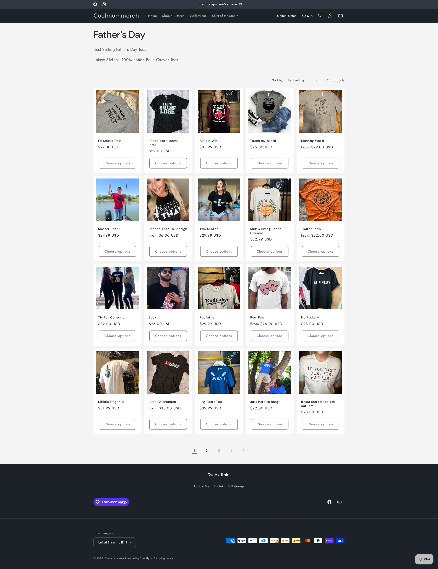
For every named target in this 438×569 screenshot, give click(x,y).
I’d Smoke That (110, 141)
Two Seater (209, 229)
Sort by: (277, 80)
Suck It (154, 317)
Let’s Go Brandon (162, 402)
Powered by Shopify (137, 558)
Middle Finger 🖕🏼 (111, 402)
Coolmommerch (114, 558)
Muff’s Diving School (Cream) (266, 231)
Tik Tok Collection (112, 317)
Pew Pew (257, 317)
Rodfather (208, 317)
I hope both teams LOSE (164, 143)
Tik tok (219, 486)
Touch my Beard (263, 141)
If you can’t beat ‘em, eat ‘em (318, 404)
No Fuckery (310, 317)
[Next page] (244, 450)
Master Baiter (109, 229)
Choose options (117, 163)
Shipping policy (163, 558)
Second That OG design (168, 229)
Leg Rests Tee (211, 402)
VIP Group (236, 486)
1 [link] (194, 450)
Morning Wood (312, 141)
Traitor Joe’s (311, 229)
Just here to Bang (264, 402)
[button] (320, 16)
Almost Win (209, 141)
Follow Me (201, 486)
